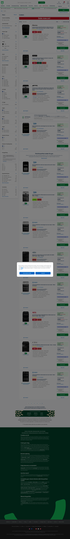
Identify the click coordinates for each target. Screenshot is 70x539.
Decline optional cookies (27, 273)
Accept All (43, 273)
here (21, 269)
